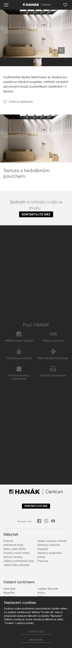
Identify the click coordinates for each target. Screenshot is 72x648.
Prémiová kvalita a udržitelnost (19, 377)
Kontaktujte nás (36, 214)
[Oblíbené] (65, 5)
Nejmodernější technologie (53, 358)
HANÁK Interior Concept (19, 340)
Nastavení (36, 639)
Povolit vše (36, 631)
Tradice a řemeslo (53, 340)
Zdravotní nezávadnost (53, 375)
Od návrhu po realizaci (19, 358)
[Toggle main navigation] (6, 4)
